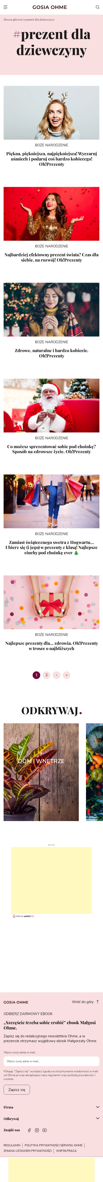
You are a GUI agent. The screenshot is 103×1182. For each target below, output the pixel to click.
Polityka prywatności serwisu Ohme (53, 1145)
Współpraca (66, 1150)
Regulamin (12, 1145)
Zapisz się (16, 1090)
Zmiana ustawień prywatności (28, 1150)
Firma (8, 1107)
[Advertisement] (51, 880)
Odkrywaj (11, 1119)
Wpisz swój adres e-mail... (20, 1052)
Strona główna (13, 19)
